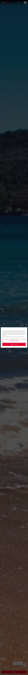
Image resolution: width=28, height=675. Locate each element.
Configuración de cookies (14, 340)
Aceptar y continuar (14, 344)
